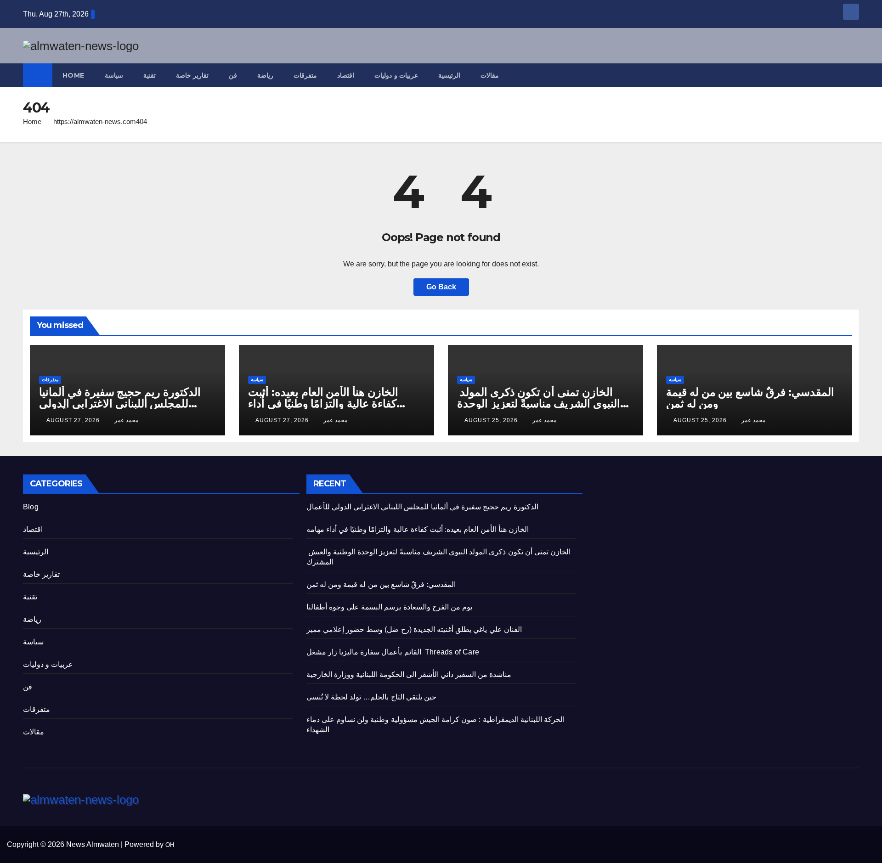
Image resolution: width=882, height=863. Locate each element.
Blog (31, 507)
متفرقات (305, 75)
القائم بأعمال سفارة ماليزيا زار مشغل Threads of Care (392, 652)
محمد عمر (126, 420)
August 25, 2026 (492, 420)
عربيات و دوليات (396, 75)
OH (169, 844)
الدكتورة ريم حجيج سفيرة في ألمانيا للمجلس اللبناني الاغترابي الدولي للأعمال (120, 403)
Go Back (441, 287)
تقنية (149, 75)
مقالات (490, 75)
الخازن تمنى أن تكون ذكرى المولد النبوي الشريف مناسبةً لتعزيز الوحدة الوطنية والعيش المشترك (538, 403)
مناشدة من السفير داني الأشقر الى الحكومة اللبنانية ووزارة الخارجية (409, 674)
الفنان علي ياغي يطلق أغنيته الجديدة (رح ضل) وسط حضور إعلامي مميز (414, 629)
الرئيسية (449, 75)
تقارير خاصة (192, 75)
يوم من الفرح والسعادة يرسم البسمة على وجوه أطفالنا (389, 607)
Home (73, 75)
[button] (852, 75)
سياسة (114, 75)
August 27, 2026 (74, 420)
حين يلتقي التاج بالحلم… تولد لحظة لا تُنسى (371, 697)
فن (233, 75)
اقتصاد (345, 75)
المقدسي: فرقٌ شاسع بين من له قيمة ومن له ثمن (750, 397)
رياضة (265, 75)
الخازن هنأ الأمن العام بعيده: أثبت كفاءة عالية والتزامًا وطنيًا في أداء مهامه (323, 403)
